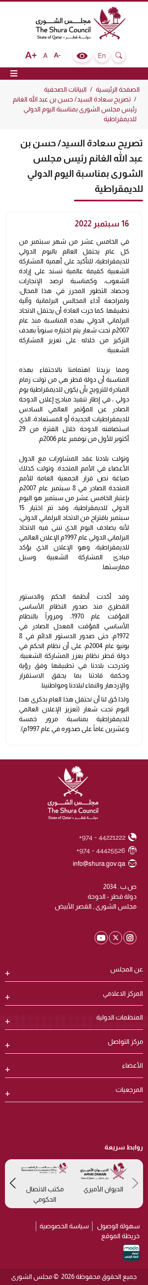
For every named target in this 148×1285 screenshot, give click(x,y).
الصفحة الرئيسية (118, 89)
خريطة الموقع (120, 1235)
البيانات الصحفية (65, 89)
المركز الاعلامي (123, 993)
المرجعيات (129, 1089)
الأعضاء (132, 1065)
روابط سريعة (123, 1147)
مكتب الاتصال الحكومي (45, 1194)
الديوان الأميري (103, 1189)
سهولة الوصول (118, 1226)
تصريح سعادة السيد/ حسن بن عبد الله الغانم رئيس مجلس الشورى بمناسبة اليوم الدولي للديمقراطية (74, 109)
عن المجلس (126, 969)
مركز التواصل (125, 1041)
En (102, 56)
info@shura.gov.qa (99, 863)
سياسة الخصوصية (64, 1226)
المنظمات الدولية (119, 1017)
